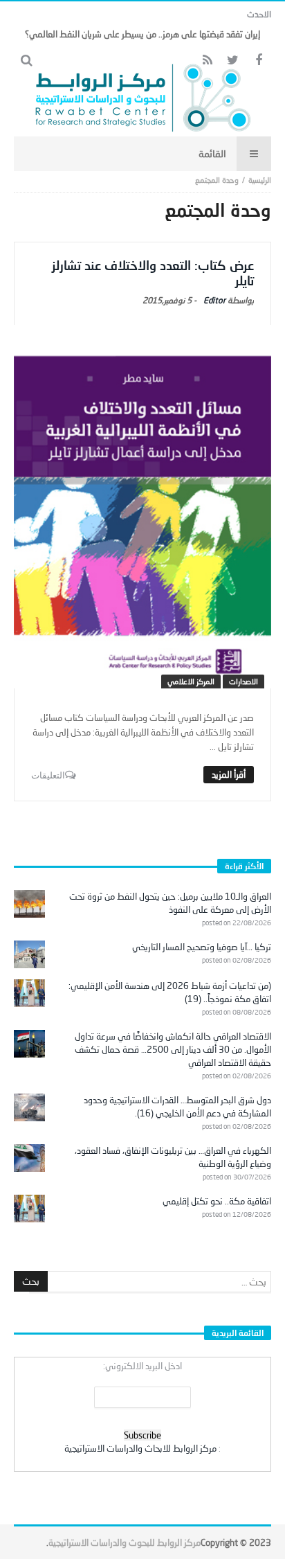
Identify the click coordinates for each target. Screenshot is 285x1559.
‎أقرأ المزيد (229, 774)
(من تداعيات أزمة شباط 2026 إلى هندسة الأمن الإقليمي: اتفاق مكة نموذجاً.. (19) (169, 992)
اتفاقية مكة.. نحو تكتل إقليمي (217, 1200)
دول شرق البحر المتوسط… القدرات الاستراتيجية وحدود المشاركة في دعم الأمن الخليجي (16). (177, 1106)
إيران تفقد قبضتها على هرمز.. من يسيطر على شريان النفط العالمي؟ (142, 33)
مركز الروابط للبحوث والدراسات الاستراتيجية (124, 1542)
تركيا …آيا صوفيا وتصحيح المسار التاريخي (201, 946)
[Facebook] (258, 60)
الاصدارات (243, 681)
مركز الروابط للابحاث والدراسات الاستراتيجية (140, 1448)
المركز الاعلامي (190, 681)
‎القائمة (212, 153)
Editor (214, 300)
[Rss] (207, 60)
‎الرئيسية (259, 179)
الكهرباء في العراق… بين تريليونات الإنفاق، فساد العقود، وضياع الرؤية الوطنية (173, 1157)
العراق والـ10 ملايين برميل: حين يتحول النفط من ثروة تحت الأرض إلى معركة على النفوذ (170, 903)
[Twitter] (233, 60)
